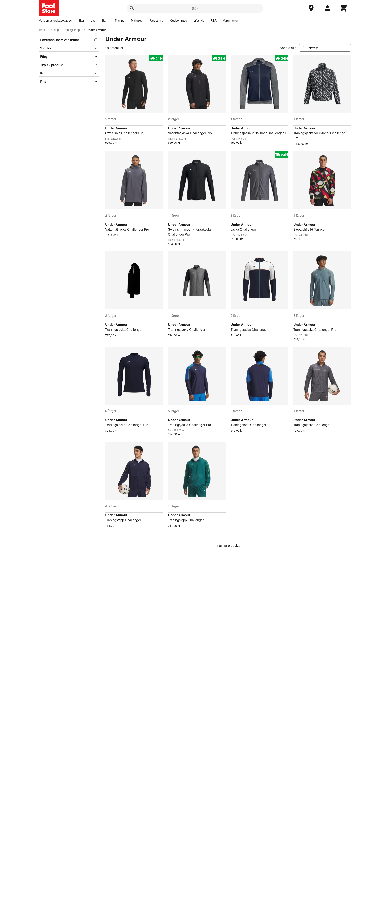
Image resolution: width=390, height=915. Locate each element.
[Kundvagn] (344, 8)
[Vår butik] (311, 8)
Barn (105, 20)
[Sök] (132, 8)
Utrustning (156, 20)
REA (214, 20)
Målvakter (137, 20)
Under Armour (116, 128)
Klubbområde (178, 20)
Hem (42, 30)
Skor (81, 20)
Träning (120, 20)
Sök (195, 8)
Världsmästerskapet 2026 (55, 20)
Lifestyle (199, 20)
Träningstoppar (72, 30)
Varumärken (231, 20)
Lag (93, 20)
